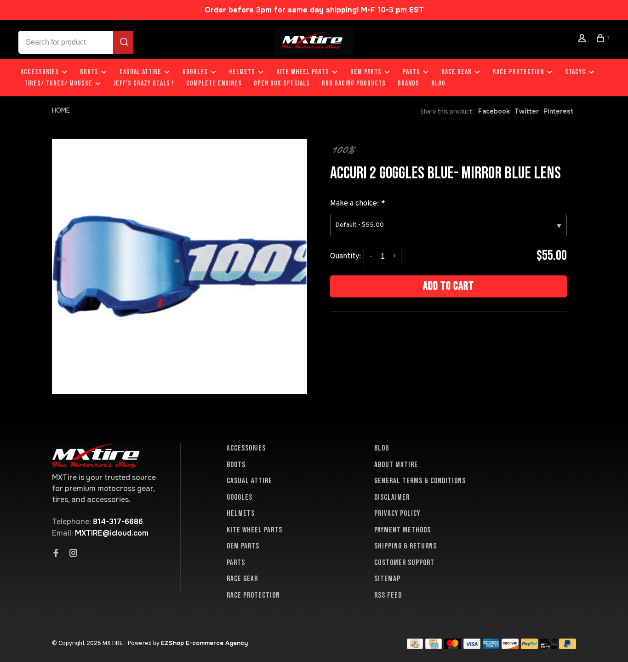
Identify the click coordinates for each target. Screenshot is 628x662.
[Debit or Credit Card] (548, 646)
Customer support (404, 562)
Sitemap (387, 578)
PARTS (411, 72)
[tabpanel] (179, 266)
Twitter (526, 111)
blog (438, 83)
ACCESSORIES (40, 72)
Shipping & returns (405, 546)
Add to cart (448, 286)
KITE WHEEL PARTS (302, 72)
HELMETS (242, 72)
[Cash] (415, 646)
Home (61, 110)
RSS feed (388, 595)
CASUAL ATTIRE (140, 72)
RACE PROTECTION (518, 72)
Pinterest (558, 111)
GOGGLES (195, 72)
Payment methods (402, 530)
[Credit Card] (433, 646)
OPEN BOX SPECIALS (282, 83)
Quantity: (345, 256)
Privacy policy (397, 513)
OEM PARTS (366, 72)
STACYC (575, 72)
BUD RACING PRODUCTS (354, 83)
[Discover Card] (510, 646)
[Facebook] (56, 554)
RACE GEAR (456, 72)
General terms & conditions (420, 480)
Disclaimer (392, 497)
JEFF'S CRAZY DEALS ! (144, 83)
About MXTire (396, 464)
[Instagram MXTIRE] (73, 554)
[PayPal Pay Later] (567, 646)
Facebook (494, 111)
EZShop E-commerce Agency (204, 643)
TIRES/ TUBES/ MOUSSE (58, 83)
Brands (408, 83)
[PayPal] (529, 646)
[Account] (583, 40)
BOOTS (89, 72)
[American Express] (491, 646)
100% (342, 149)
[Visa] (471, 646)
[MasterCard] (452, 646)
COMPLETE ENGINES (214, 83)
